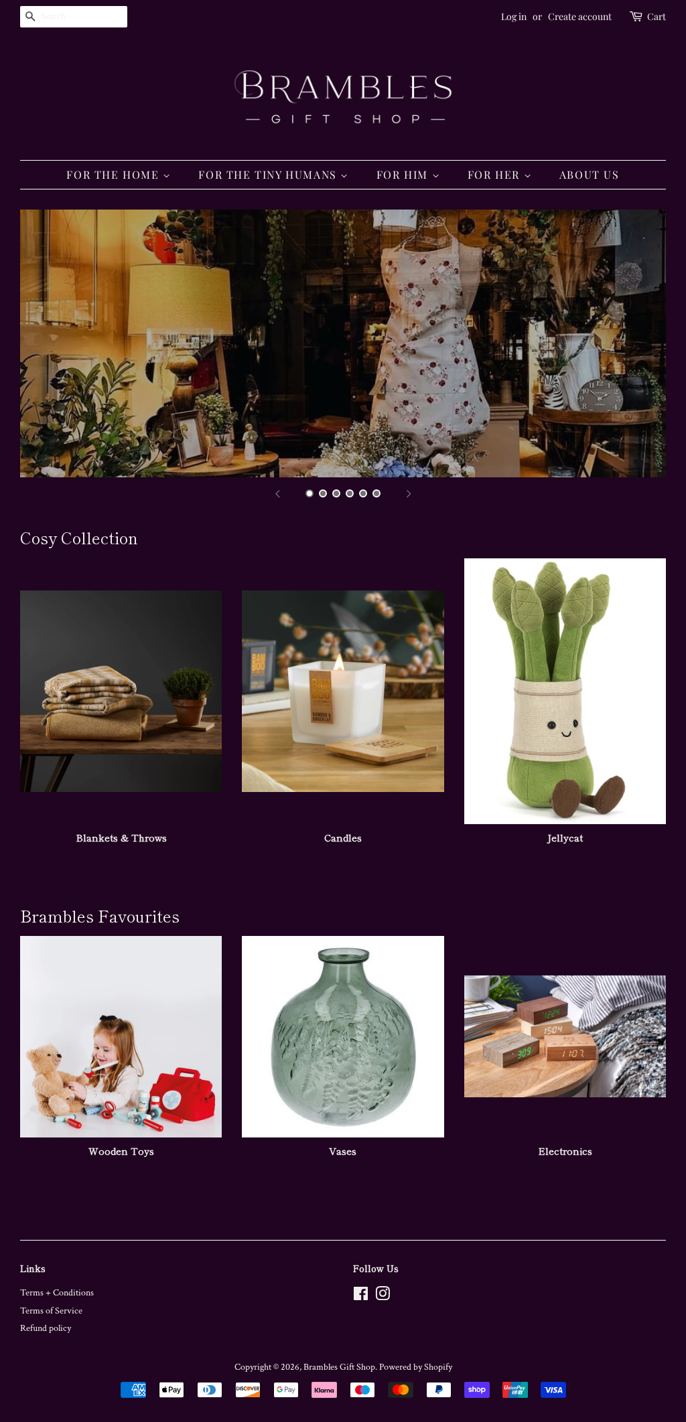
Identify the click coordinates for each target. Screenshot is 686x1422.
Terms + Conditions (57, 1293)
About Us (589, 174)
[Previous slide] (277, 494)
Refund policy (45, 1328)
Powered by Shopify (415, 1367)
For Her (496, 174)
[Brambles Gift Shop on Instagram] (382, 1297)
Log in (514, 16)
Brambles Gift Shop (339, 1367)
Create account (580, 16)
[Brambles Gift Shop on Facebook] (360, 1297)
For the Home (114, 174)
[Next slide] (408, 494)
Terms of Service (51, 1311)
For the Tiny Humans (269, 174)
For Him (404, 174)
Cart (656, 16)
